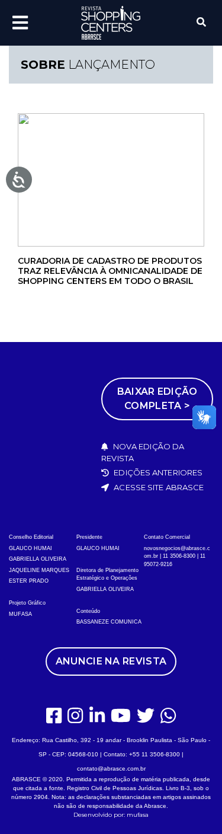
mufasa (138, 815)
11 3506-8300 (179, 556)
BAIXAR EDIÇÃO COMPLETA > (157, 398)
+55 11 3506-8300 (154, 754)
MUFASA (20, 614)
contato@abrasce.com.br (111, 768)
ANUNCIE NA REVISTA (111, 661)
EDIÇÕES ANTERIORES (157, 472)
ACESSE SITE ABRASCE (158, 487)
